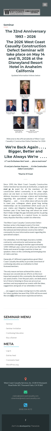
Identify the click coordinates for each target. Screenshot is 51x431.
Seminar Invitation (13, 328)
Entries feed (11, 355)
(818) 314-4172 (25, 409)
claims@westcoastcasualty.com (25, 396)
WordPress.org (12, 364)
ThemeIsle (35, 426)
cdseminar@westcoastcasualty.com (25, 398)
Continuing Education (15, 333)
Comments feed (12, 360)
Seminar (9, 324)
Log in (8, 351)
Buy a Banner (11, 337)
